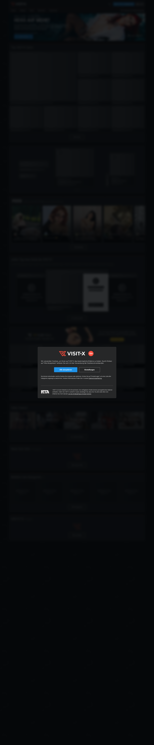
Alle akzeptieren (66, 370)
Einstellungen (89, 370)
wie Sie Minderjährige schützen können (79, 394)
